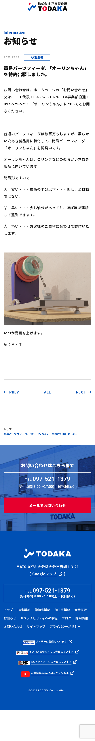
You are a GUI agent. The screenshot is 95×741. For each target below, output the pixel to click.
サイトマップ (36, 626)
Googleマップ (44, 573)
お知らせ (10, 618)
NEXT (81, 392)
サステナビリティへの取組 (39, 618)
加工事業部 (62, 609)
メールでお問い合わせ (47, 505)
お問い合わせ (13, 626)
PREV (14, 392)
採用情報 (82, 618)
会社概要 (80, 609)
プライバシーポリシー (65, 626)
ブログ (66, 618)
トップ (7, 429)
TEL (47, 592)
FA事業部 (23, 609)
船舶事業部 (42, 609)
